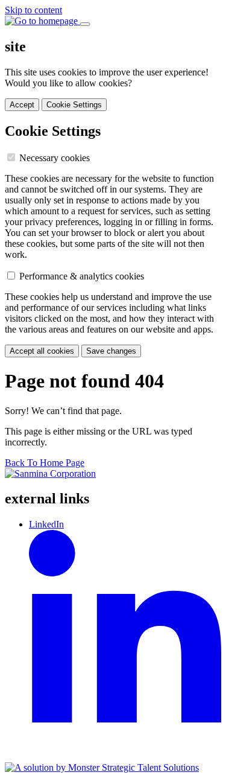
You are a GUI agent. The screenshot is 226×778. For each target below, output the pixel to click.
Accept (22, 104)
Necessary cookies (54, 158)
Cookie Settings (74, 104)
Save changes (111, 351)
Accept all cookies (42, 351)
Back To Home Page (44, 463)
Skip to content (33, 10)
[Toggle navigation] (85, 24)
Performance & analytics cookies (81, 276)
